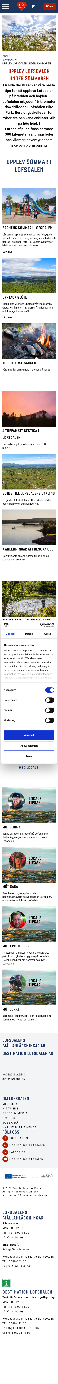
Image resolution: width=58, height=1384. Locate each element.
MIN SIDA (10, 1104)
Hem (5, 55)
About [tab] (47, 633)
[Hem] (22, 6)
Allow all (29, 735)
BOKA (49, 6)
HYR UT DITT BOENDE (19, 1127)
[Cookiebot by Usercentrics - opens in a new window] (41, 625)
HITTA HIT (10, 1108)
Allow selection (29, 745)
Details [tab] (29, 633)
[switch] (49, 700)
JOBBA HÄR (11, 1122)
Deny (29, 756)
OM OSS (8, 1118)
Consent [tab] (10, 633)
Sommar (8, 59)
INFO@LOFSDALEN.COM (21, 1328)
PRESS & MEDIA (15, 1113)
